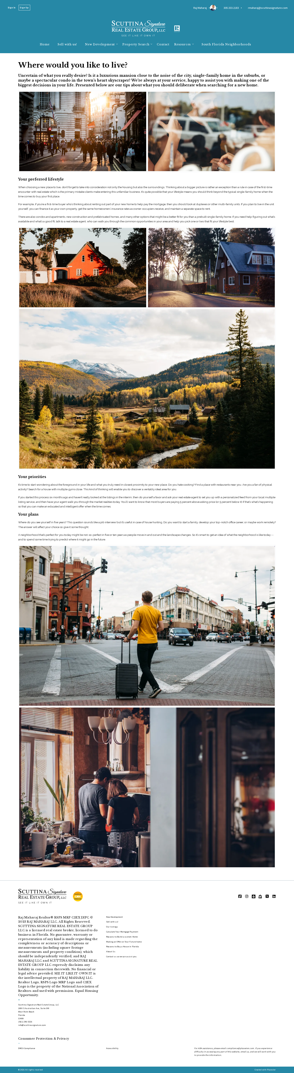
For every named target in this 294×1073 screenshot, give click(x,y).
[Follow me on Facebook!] (240, 896)
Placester (271, 1069)
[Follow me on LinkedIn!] (274, 896)
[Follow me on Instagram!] (247, 896)
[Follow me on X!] (267, 896)
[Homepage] (138, 26)
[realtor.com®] (253, 896)
